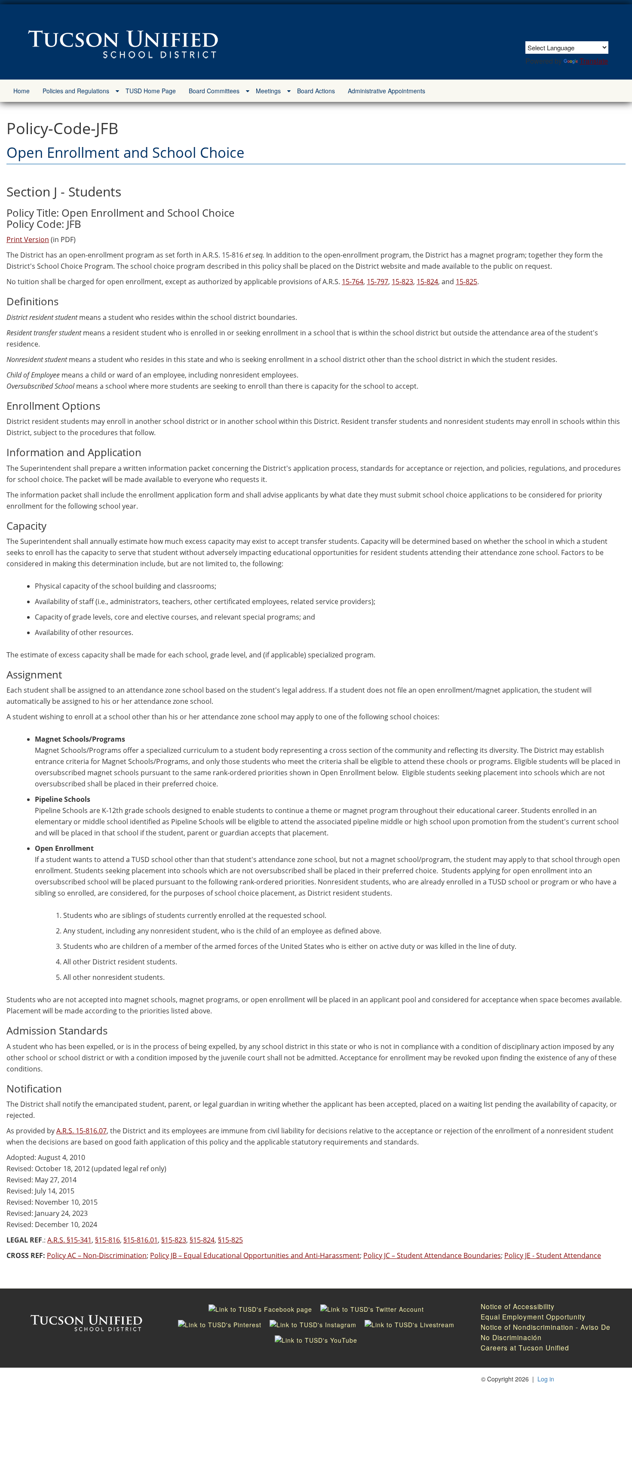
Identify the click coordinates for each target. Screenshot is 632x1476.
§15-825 (230, 1240)
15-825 (466, 281)
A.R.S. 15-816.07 (81, 1130)
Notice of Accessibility (518, 1306)
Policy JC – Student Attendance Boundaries (432, 1255)
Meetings (268, 90)
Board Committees (214, 90)
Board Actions (316, 90)
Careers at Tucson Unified (525, 1347)
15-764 (352, 281)
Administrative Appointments (386, 90)
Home (21, 90)
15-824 (427, 281)
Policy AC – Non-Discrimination (97, 1255)
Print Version (27, 239)
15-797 (377, 281)
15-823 (402, 281)
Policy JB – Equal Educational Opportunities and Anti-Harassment (255, 1255)
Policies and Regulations (76, 90)
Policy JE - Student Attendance (552, 1255)
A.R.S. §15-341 (69, 1240)
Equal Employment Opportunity (533, 1316)
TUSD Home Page (151, 90)
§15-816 (107, 1240)
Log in (545, 1379)
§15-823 (173, 1240)
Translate (594, 61)
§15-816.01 (140, 1240)
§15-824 (202, 1240)
